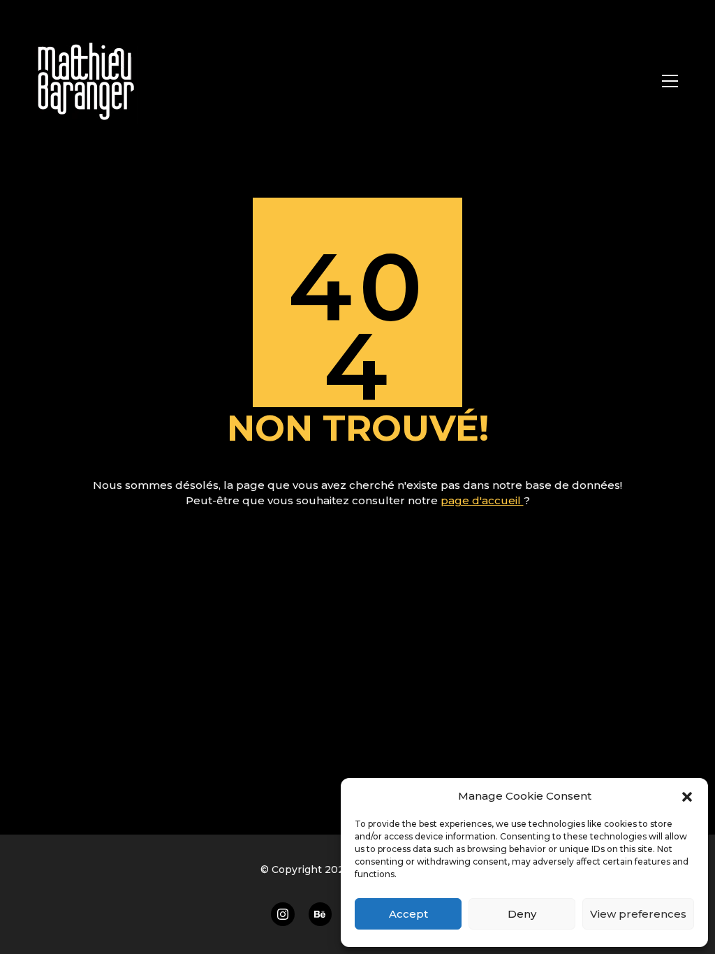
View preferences (638, 913)
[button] (687, 796)
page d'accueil (482, 500)
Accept (408, 913)
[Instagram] (283, 914)
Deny (522, 913)
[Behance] (320, 914)
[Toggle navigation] (670, 81)
